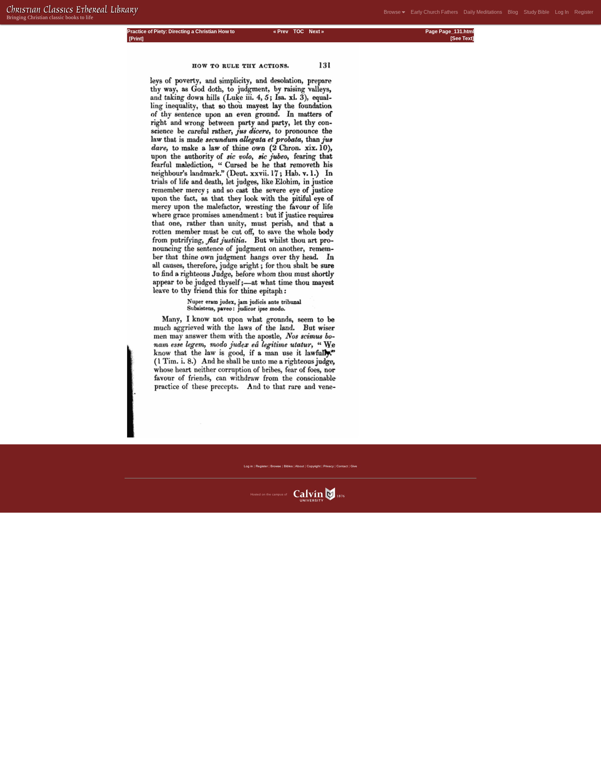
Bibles (288, 466)
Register (583, 12)
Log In (562, 12)
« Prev (280, 31)
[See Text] (462, 38)
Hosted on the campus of (269, 494)
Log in (248, 466)
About (299, 466)
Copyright (314, 466)
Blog (513, 12)
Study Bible (536, 12)
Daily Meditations (483, 12)
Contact (342, 466)
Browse (393, 12)
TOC (298, 31)
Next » (316, 31)
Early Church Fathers (434, 12)
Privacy (328, 466)
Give (354, 466)
